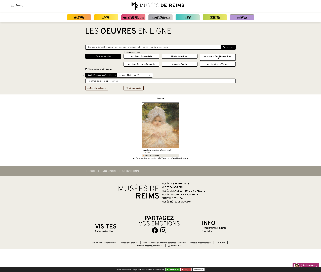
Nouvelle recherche (98, 88)
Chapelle (187, 17)
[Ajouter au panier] (177, 104)
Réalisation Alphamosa (129, 243)
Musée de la (133, 17)
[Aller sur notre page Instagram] (163, 230)
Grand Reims (110, 243)
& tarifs (214, 227)
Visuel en (98, 69)
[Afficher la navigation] (12, 5)
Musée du (160, 17)
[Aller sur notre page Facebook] (155, 230)
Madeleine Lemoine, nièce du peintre (158, 150)
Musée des (79, 17)
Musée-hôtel (215, 17)
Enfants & (104, 231)
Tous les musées (103, 56)
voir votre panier (134, 88)
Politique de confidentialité (201, 243)
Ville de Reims (97, 243)
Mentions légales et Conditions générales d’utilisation (164, 243)
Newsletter (207, 231)
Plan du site (220, 243)
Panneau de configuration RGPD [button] (150, 246)
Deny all (186, 269)
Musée (106, 17)
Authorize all (173, 269)
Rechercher (228, 47)
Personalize (198, 270)
